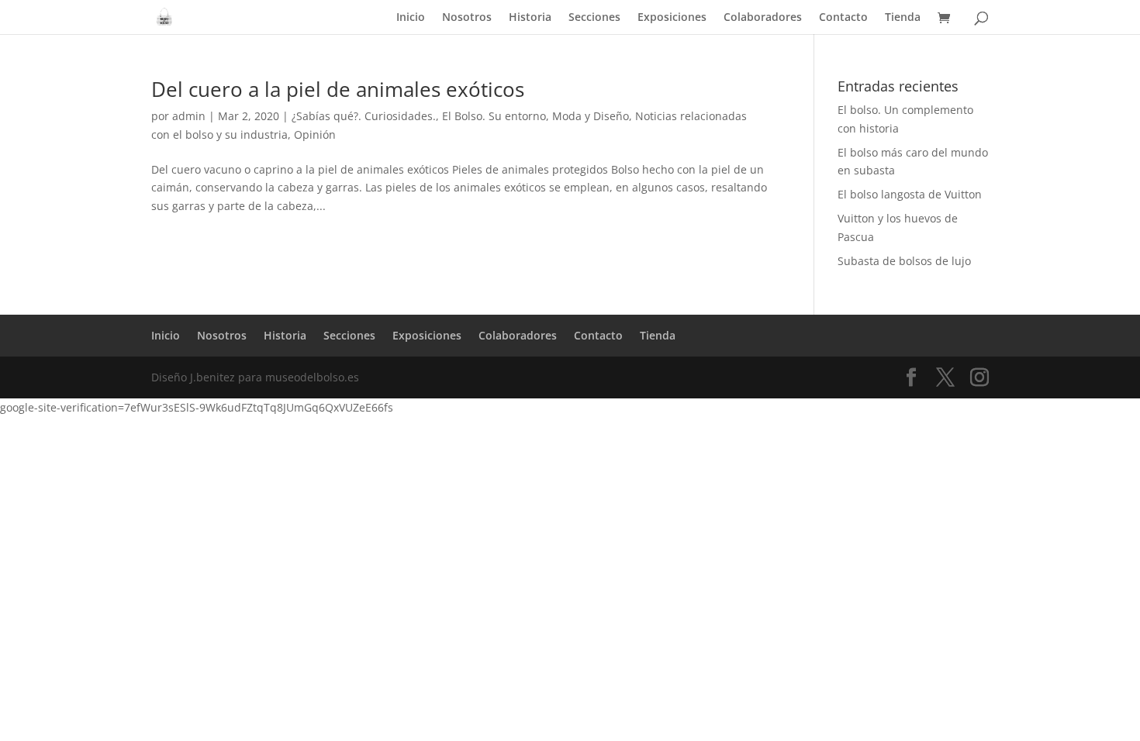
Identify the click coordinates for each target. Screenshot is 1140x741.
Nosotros (467, 18)
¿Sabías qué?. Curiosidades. (364, 116)
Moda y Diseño (590, 116)
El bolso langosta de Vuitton (910, 194)
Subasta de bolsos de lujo (904, 260)
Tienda (903, 18)
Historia (530, 18)
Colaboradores (763, 18)
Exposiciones (671, 18)
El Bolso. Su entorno (494, 116)
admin (189, 116)
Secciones (594, 18)
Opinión (315, 134)
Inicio (410, 18)
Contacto (843, 18)
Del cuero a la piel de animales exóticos (337, 89)
